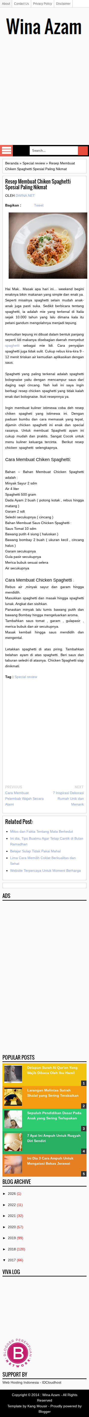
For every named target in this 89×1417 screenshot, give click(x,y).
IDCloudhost (51, 1382)
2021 (12, 1216)
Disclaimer (63, 3)
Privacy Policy (42, 3)
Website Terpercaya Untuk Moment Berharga (45, 871)
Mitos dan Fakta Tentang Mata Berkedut (41, 831)
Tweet (39, 205)
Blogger (45, 1412)
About (6, 3)
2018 (12, 1249)
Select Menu (6, 150)
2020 (12, 1227)
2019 (12, 1238)
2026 (12, 1194)
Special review (26, 677)
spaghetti (12, 345)
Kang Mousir (37, 1406)
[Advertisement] (44, 97)
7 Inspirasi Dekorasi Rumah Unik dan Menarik (68, 798)
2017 (12, 1260)
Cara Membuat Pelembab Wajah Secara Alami (24, 798)
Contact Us (21, 3)
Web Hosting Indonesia (20, 1382)
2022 (12, 1205)
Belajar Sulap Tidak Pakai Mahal (35, 851)
